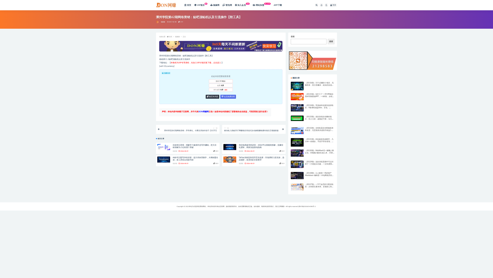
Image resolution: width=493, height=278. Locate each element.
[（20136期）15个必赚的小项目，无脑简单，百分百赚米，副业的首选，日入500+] (297, 86)
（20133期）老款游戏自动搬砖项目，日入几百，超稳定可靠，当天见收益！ (319, 119)
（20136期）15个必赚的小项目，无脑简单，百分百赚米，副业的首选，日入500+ (319, 85)
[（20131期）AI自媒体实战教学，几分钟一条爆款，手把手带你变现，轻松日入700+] (297, 142)
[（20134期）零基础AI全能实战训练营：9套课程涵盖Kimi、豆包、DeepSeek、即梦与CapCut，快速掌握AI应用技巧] (297, 107)
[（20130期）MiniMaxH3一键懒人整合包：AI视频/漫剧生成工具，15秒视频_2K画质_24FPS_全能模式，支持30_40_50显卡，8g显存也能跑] (297, 153)
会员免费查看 (229, 97)
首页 (170, 36)
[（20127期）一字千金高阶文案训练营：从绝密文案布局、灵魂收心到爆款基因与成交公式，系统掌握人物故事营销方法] (297, 186)
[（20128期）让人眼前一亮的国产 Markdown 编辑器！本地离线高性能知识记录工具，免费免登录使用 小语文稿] (297, 175)
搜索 (293, 37)
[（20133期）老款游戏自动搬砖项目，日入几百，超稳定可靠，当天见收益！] (297, 118)
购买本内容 (213, 97)
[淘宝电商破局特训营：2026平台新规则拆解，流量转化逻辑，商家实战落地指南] (229, 147)
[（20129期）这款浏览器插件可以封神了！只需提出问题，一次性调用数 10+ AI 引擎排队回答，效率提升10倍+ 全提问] (297, 164)
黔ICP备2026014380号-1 (307, 206)
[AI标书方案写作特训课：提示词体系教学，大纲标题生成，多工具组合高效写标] (163, 160)
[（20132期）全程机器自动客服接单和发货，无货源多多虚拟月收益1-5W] (297, 130)
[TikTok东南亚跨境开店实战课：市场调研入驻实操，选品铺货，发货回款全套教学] (229, 160)
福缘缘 (163, 22)
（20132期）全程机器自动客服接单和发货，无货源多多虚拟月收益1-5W (319, 130)
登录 (334, 5)
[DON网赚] (157, 22)
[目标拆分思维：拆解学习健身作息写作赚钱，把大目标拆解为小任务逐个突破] (163, 147)
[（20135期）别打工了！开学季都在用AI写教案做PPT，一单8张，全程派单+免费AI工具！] (297, 96)
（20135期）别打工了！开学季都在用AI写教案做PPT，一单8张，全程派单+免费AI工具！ (319, 96)
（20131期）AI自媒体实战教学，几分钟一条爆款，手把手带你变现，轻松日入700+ (319, 141)
